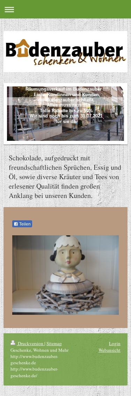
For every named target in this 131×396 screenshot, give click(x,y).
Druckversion (30, 343)
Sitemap (54, 343)
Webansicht (110, 350)
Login (115, 343)
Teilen (24, 224)
